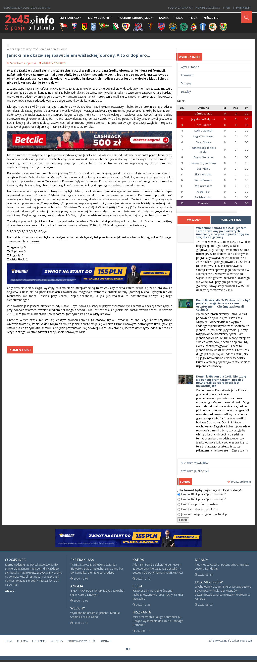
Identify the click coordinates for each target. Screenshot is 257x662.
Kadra (164, 18)
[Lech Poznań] (93, 26)
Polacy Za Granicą (180, 7)
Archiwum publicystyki (195, 471)
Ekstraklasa (69, 18)
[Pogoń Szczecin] (150, 26)
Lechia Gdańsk (203, 130)
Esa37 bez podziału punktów (199, 504)
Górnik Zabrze (203, 113)
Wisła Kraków (203, 186)
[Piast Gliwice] (126, 26)
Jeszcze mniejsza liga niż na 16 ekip (204, 514)
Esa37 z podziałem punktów (199, 509)
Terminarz (187, 75)
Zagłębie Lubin (203, 197)
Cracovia (203, 203)
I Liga (179, 18)
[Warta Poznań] (184, 26)
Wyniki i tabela (190, 67)
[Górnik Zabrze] (74, 26)
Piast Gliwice (203, 142)
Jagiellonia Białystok (203, 119)
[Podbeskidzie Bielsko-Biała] (138, 26)
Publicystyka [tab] (230, 220)
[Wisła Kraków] (194, 26)
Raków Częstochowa (203, 163)
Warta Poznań (203, 180)
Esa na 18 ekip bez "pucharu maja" (203, 494)
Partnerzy (56, 641)
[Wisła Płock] (203, 26)
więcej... (10, 590)
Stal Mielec (203, 168)
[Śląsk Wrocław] (223, 26)
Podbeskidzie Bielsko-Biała (203, 149)
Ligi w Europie (99, 18)
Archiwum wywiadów (194, 463)
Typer (226, 7)
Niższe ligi (211, 18)
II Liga (193, 18)
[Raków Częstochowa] (161, 26)
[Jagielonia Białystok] (84, 26)
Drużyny (186, 83)
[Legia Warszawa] (115, 26)
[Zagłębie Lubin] (213, 26)
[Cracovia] (63, 26)
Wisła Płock (203, 191)
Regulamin (39, 641)
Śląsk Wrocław (203, 174)
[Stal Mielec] (173, 26)
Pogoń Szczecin (203, 157)
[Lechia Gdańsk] (104, 26)
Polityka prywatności (82, 641)
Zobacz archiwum (240, 481)
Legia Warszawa (203, 136)
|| (242, 7)
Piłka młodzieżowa (207, 7)
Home (9, 641)
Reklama (22, 641)
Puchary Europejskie (134, 18)
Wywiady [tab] (194, 220)
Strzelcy (186, 91)
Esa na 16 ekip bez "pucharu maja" (203, 499)
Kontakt (106, 641)
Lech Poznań (203, 125)
